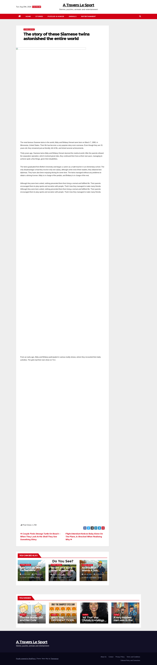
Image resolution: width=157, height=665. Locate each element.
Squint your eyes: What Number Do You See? (62, 570)
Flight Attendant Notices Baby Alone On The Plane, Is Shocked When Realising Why (84, 537)
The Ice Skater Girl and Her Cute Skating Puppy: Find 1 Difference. (31, 621)
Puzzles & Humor (56, 16)
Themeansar (54, 658)
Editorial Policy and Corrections (130, 660)
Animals (73, 16)
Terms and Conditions (133, 657)
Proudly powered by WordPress (26, 658)
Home (28, 16)
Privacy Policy (120, 657)
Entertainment (88, 16)
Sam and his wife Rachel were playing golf (30, 570)
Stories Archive (29, 29)
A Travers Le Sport (78, 5)
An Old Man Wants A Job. (90, 569)
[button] (140, 16)
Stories (39, 16)
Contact (111, 657)
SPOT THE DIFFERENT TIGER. (62, 619)
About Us (103, 657)
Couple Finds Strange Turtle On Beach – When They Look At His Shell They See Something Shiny (40, 537)
